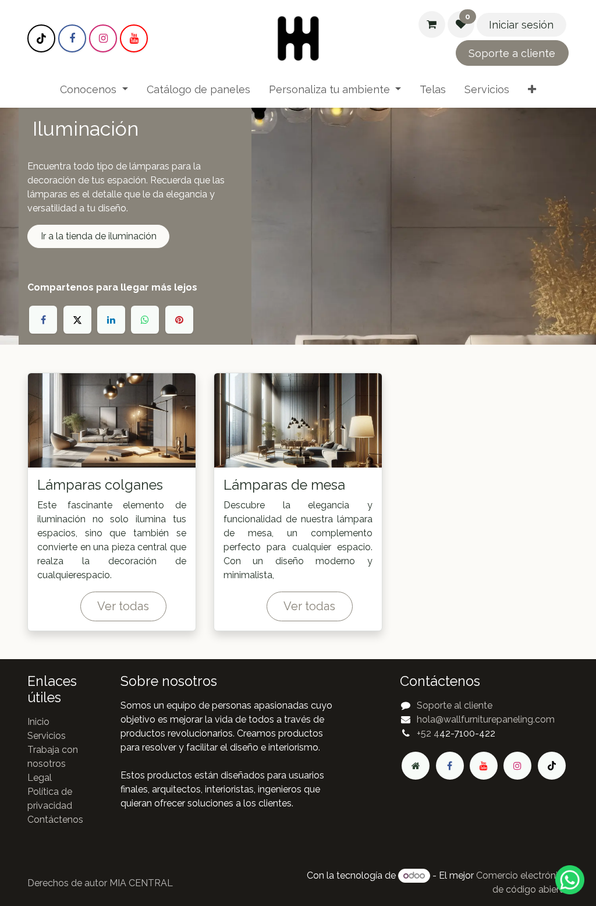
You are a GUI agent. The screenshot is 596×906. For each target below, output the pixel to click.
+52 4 (428, 733)
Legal (39, 777)
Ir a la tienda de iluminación (99, 236)
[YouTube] (134, 38)
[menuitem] (94, 89)
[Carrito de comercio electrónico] (431, 24)
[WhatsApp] (145, 320)
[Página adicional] (416, 766)
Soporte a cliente (512, 53)
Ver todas (123, 606)
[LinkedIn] (111, 320)
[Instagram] (103, 38)
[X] (77, 320)
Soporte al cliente (454, 705)
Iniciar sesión (521, 25)
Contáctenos (55, 819)
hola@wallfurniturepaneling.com (486, 719)
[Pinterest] (179, 320)
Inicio (38, 721)
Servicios (46, 735)
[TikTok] (41, 38)
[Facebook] (72, 38)
